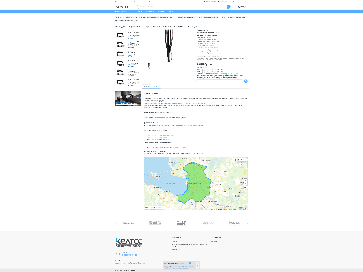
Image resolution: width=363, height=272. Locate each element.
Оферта (174, 249)
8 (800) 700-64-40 (211, 2)
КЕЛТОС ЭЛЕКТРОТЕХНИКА (126, 270)
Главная (139, 11)
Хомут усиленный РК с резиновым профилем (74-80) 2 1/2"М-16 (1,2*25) (134, 53)
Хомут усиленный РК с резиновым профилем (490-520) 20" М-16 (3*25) (134, 72)
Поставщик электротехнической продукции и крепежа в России (134, 2)
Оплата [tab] (156, 86)
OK (198, 265)
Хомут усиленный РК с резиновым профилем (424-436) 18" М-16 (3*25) (134, 81)
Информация (149, 11)
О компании (160, 11)
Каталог (118, 17)
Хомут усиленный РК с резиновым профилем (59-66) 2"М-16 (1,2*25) (134, 63)
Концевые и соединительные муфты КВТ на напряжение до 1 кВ (197, 17)
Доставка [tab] (147, 86)
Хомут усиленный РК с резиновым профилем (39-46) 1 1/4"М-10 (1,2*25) (134, 44)
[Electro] (122, 7)
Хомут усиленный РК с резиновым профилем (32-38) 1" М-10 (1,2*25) (134, 34)
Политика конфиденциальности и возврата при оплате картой (189, 245)
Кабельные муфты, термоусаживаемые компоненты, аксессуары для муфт (149, 17)
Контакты (172, 11)
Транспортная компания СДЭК (157, 137)
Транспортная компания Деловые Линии (160, 135)
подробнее (180, 263)
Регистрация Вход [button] (241, 2)
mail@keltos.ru (223, 2)
